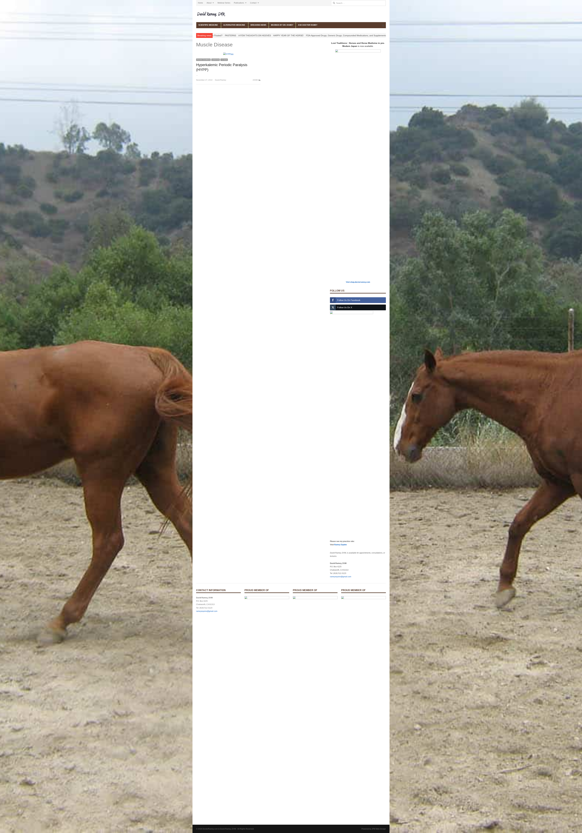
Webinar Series (223, 3)
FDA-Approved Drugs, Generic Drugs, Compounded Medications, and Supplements (362, 35)
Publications (239, 3)
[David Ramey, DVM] (218, 14)
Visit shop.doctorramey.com (358, 282)
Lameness (215, 59)
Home (200, 3)
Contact (253, 3)
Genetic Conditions (203, 59)
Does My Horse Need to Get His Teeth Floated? (216, 35)
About (209, 3)
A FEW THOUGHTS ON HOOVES (270, 35)
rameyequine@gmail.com (340, 577)
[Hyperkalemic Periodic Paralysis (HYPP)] (228, 54)
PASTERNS (246, 35)
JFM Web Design (379, 829)
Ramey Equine (340, 545)
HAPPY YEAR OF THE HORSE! (304, 35)
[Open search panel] (383, 25)
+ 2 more (224, 59)
